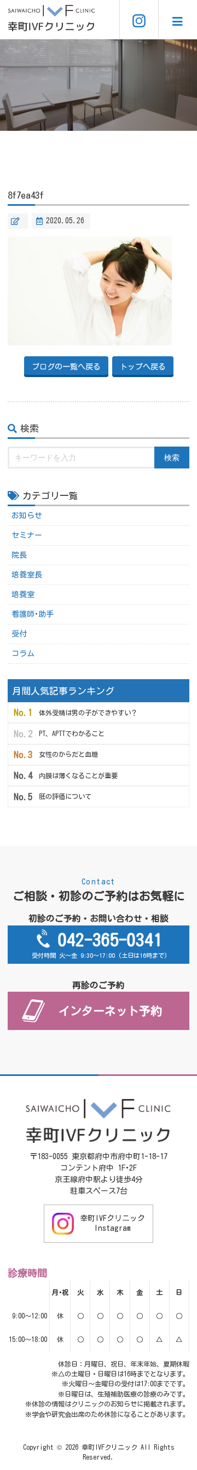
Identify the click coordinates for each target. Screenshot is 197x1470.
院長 (19, 555)
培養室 (22, 594)
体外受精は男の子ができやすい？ (88, 712)
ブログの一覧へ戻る (66, 367)
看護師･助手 (32, 614)
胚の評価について (65, 796)
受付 (19, 634)
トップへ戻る (143, 367)
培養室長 (26, 574)
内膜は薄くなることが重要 (78, 775)
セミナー (26, 535)
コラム (22, 653)
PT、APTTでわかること (72, 733)
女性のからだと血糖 (68, 754)
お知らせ (26, 515)
